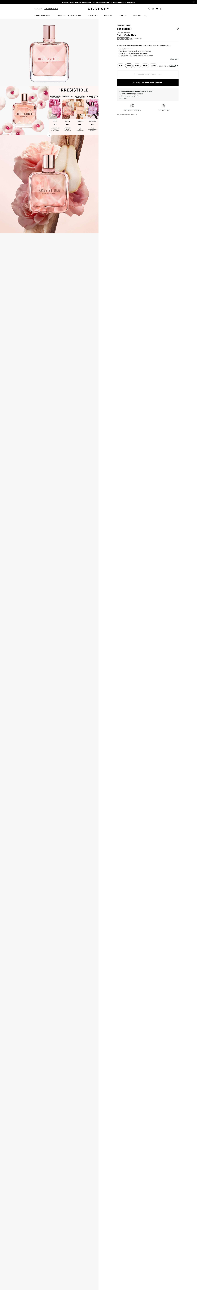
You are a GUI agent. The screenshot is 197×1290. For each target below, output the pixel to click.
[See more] (49, 135)
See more (122, 98)
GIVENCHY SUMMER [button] (42, 16)
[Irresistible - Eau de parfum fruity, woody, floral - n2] (24, 110)
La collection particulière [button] (69, 16)
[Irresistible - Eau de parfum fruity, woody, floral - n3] (73, 110)
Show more (174, 59)
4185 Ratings (138, 38)
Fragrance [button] (93, 16)
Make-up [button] (108, 16)
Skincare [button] (123, 16)
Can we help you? (51, 9)
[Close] (193, 2)
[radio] (120, 65)
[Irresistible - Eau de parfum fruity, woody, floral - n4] (49, 184)
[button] (148, 9)
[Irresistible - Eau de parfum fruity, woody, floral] (49, 52)
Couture (137, 16)
